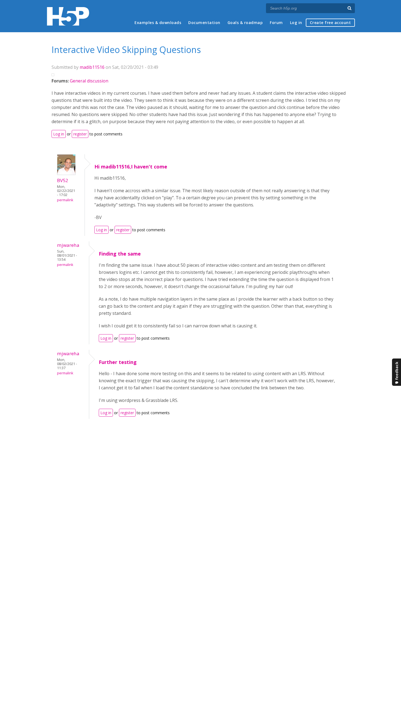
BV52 (62, 180)
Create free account (330, 22)
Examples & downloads (157, 22)
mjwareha (68, 245)
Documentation (204, 22)
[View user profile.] (66, 173)
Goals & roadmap (245, 22)
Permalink (65, 200)
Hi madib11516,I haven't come (130, 166)
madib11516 (92, 67)
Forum (276, 22)
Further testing (118, 362)
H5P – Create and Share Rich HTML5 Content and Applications (68, 16)
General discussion (89, 81)
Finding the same (120, 253)
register (80, 134)
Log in (296, 22)
